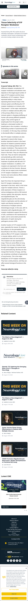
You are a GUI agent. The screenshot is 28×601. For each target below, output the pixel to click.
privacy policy (8, 293)
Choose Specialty (12, 6)
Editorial (14, 522)
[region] (14, 583)
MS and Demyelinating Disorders (10, 302)
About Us (14, 518)
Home (2, 15)
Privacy (14, 533)
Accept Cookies (14, 598)
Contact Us (14, 524)
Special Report (9, 15)
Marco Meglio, (7, 372)
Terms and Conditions (14, 531)
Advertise (14, 526)
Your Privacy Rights (14, 535)
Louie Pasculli (7, 464)
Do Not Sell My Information (14, 529)
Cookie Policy (13, 586)
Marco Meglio (7, 433)
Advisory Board (14, 520)
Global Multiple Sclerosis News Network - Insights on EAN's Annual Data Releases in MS (14, 305)
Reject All (14, 594)
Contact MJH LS (14, 527)
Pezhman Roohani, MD (17, 372)
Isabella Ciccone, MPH (9, 341)
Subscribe (20, 289)
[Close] (26, 568)
